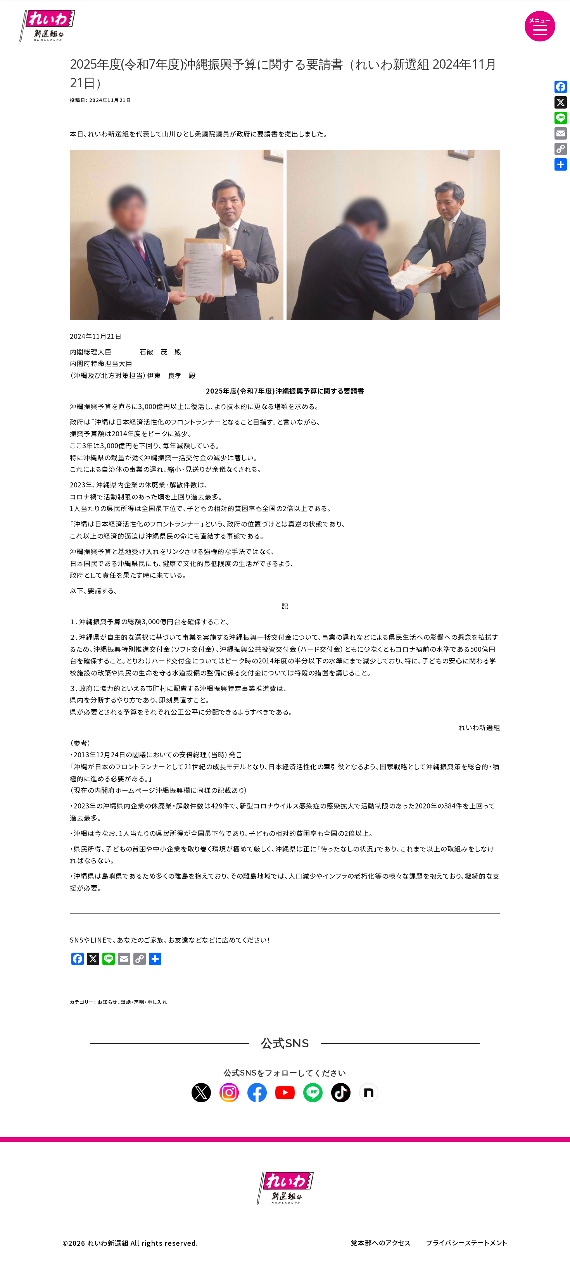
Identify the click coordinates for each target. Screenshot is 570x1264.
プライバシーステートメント (467, 1242)
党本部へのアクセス (381, 1242)
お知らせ (108, 1001)
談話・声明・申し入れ (144, 1001)
